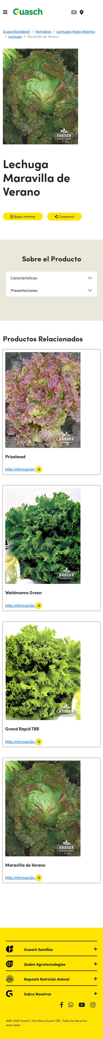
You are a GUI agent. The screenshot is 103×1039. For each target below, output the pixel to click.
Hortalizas (43, 31)
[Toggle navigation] (5, 12)
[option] (51, 96)
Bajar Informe (24, 216)
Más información (20, 469)
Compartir (65, 216)
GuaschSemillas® (16, 31)
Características (24, 277)
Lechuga (15, 36)
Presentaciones (24, 290)
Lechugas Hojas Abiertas (76, 31)
